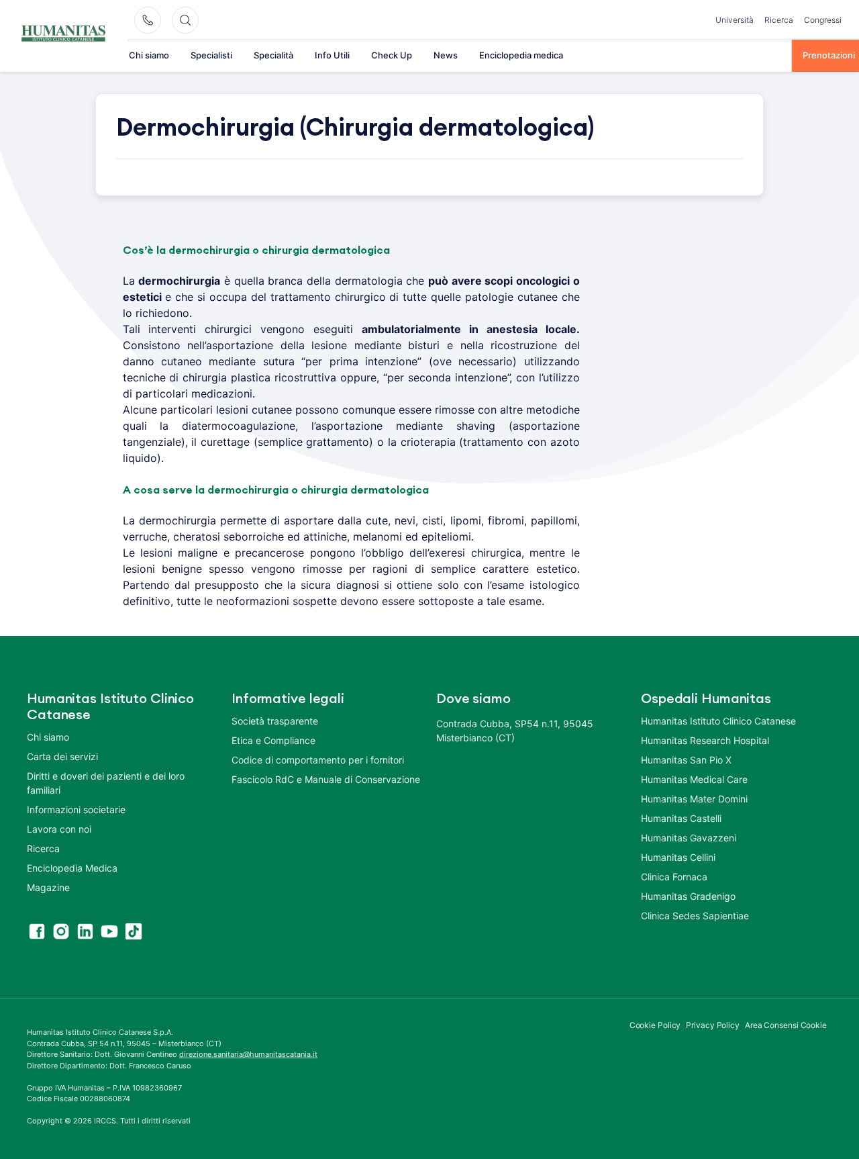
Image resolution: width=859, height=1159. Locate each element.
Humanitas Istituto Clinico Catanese (718, 721)
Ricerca (778, 20)
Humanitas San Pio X (686, 760)
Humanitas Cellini (678, 857)
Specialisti (211, 55)
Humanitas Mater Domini (694, 798)
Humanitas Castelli (681, 818)
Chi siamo (149, 55)
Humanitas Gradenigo (688, 896)
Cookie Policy (655, 1025)
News (446, 55)
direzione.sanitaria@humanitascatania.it (248, 1054)
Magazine (48, 887)
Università (734, 20)
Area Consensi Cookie (786, 1025)
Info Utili (332, 55)
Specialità (273, 55)
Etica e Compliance (273, 740)
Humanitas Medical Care (694, 779)
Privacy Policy (713, 1025)
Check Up (391, 55)
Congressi (823, 20)
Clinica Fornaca (674, 876)
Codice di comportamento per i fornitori (318, 760)
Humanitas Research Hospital (705, 740)
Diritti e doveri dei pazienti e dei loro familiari (106, 783)
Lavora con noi (59, 829)
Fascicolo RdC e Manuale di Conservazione (326, 779)
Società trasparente (275, 721)
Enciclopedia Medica (72, 868)
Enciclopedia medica (521, 55)
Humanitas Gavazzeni (688, 837)
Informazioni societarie (76, 809)
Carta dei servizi (62, 756)
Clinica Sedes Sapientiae (695, 915)
